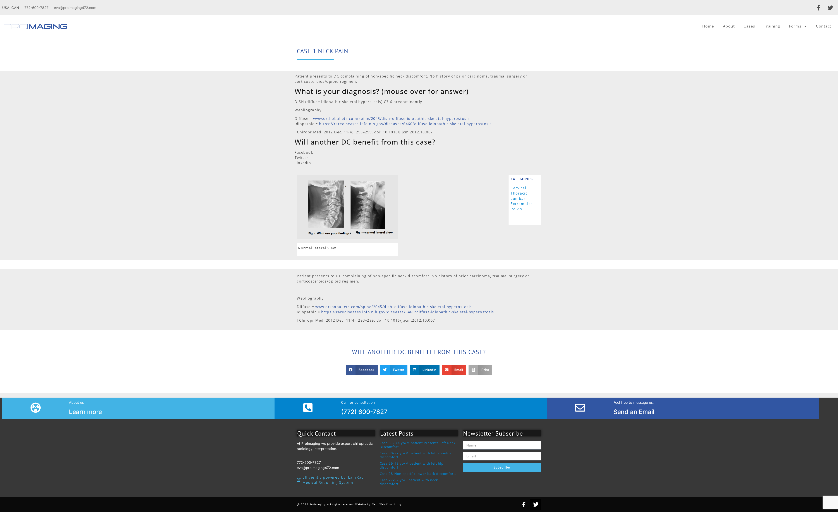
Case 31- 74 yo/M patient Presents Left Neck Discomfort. (417, 445)
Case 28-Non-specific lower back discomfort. (418, 473)
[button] (362, 370)
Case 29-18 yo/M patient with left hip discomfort (411, 465)
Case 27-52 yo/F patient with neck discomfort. (409, 482)
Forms (795, 26)
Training (772, 26)
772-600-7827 (36, 7)
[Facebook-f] (818, 7)
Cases (749, 26)
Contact (823, 26)
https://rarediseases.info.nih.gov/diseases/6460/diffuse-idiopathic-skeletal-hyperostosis (405, 123)
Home (708, 26)
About (729, 26)
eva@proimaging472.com (75, 7)
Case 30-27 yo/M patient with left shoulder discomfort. (416, 455)
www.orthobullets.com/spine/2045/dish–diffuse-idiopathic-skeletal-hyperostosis (391, 118)
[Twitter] (830, 7)
